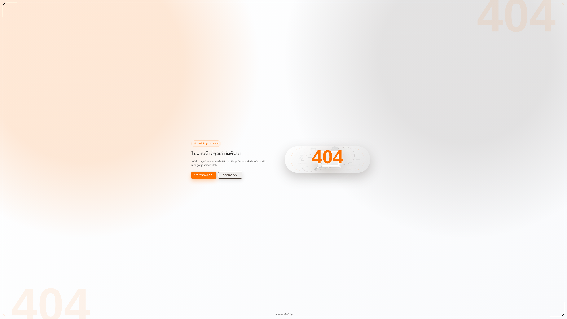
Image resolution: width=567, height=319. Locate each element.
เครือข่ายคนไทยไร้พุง (283, 314)
